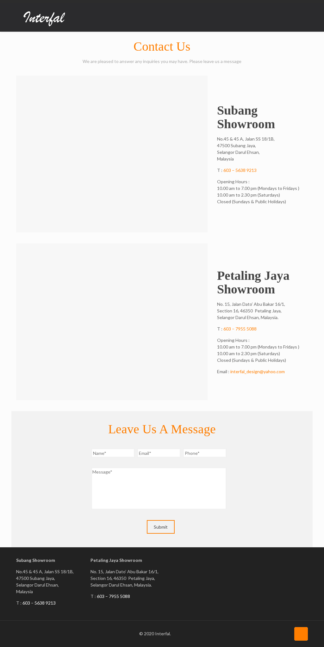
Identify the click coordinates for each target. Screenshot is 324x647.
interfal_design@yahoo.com (257, 371)
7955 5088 (246, 328)
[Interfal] (44, 17)
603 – (229, 328)
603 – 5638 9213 (240, 170)
